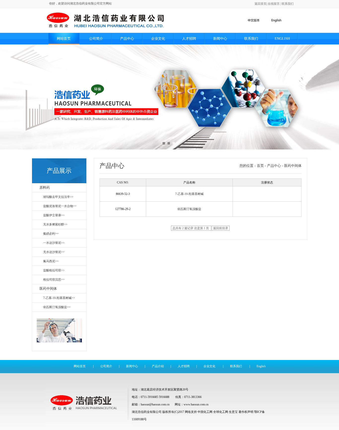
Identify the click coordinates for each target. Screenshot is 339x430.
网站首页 (64, 38)
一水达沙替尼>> (54, 243)
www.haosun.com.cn (196, 404)
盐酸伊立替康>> (54, 215)
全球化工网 (220, 412)
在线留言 (274, 3)
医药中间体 (48, 288)
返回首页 (261, 3)
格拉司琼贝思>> (54, 279)
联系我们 (288, 3)
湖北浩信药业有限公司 (147, 412)
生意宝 (233, 412)
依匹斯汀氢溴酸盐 (189, 209)
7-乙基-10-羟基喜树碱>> (59, 298)
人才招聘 (189, 38)
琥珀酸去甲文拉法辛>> (58, 197)
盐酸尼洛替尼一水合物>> (59, 206)
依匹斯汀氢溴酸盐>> (56, 307)
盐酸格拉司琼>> (54, 270)
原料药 (44, 187)
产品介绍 (158, 366)
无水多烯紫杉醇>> (55, 224)
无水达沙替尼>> (54, 252)
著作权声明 (245, 412)
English (282, 38)
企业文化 (158, 38)
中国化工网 (205, 412)
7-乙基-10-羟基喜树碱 (189, 194)
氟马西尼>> (51, 261)
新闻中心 (220, 38)
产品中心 (127, 38)
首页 (260, 166)
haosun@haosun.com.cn (155, 404)
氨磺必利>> (51, 233)
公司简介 (96, 38)
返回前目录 (220, 228)
